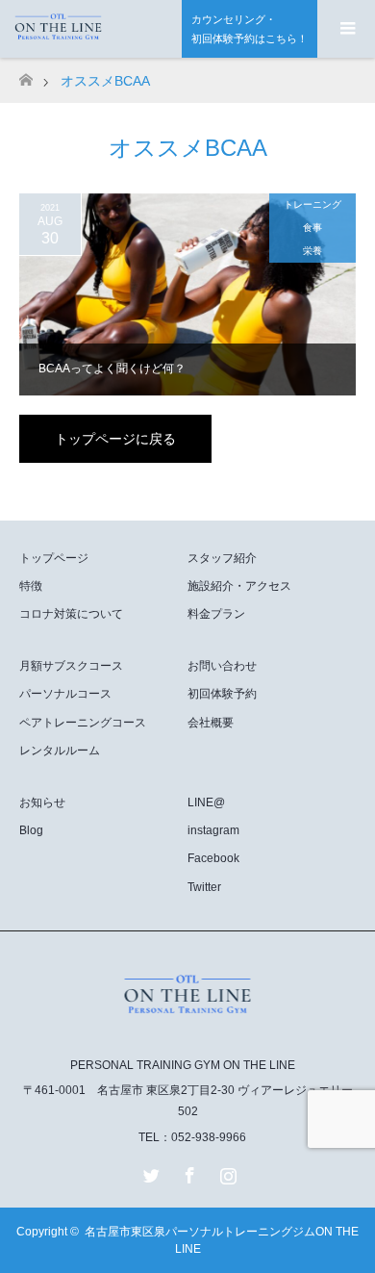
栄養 (312, 250)
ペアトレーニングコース (82, 722)
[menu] (346, 29)
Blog (31, 830)
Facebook (213, 858)
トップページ (53, 558)
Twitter (204, 887)
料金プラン (216, 614)
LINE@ (206, 802)
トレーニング (312, 204)
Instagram (226, 1172)
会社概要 (211, 722)
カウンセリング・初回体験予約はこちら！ (249, 28)
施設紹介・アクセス (239, 586)
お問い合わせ (222, 666)
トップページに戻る (115, 438)
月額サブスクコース (71, 666)
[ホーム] (25, 74)
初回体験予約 (222, 693)
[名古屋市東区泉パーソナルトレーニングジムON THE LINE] (187, 1024)
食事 (312, 227)
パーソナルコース (65, 693)
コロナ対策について (71, 614)
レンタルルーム (59, 750)
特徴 (30, 586)
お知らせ (42, 802)
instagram (213, 830)
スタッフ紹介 (222, 558)
